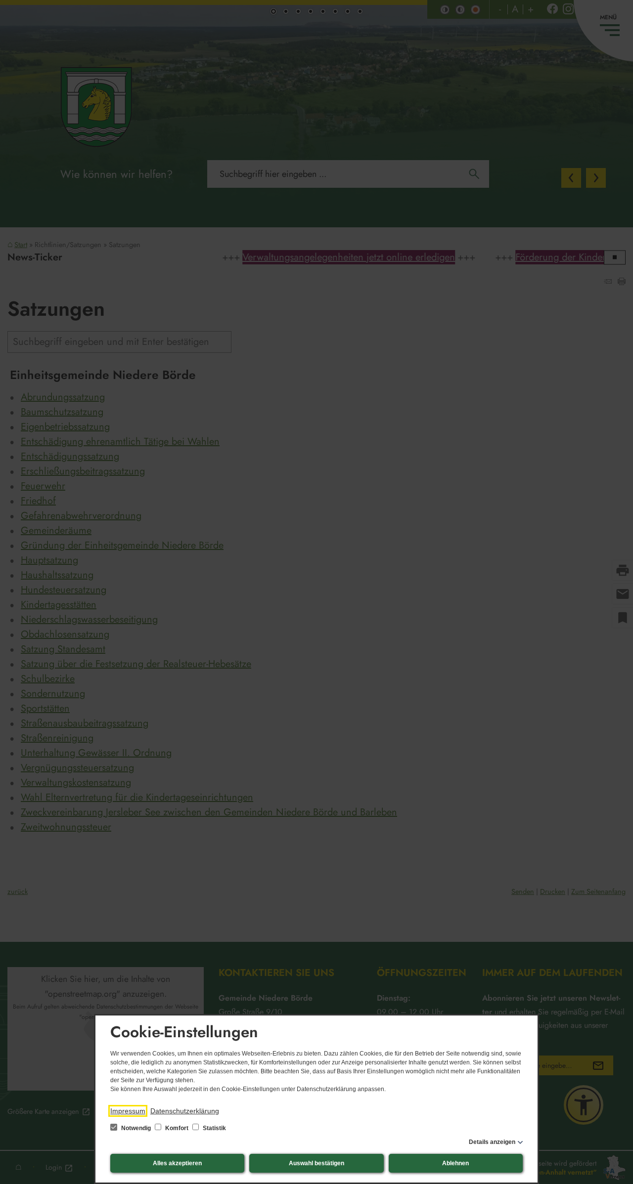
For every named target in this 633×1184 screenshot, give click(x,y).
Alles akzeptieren (177, 1163)
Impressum (127, 1111)
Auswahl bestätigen (316, 1163)
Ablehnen (455, 1163)
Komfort (177, 1128)
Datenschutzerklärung (184, 1111)
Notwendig (136, 1128)
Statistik (213, 1128)
